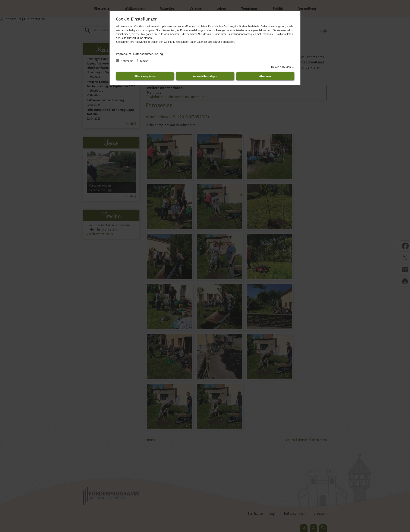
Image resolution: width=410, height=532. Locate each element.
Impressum (123, 54)
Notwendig (127, 61)
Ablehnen (265, 76)
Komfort (143, 61)
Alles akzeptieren (144, 76)
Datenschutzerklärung (148, 54)
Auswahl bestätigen (205, 76)
